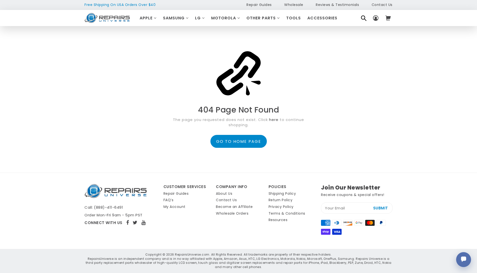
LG (198, 18)
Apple (147, 18)
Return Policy (281, 199)
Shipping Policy (282, 193)
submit (380, 208)
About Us (224, 193)
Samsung (174, 18)
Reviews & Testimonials (337, 4)
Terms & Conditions (287, 213)
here (273, 119)
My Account (174, 206)
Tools (293, 18)
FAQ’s (168, 199)
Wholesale (293, 4)
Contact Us (382, 4)
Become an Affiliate (234, 206)
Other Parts (261, 18)
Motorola (224, 18)
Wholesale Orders (232, 213)
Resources (278, 219)
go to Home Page (238, 141)
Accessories (322, 18)
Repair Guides (259, 4)
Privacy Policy (281, 206)
